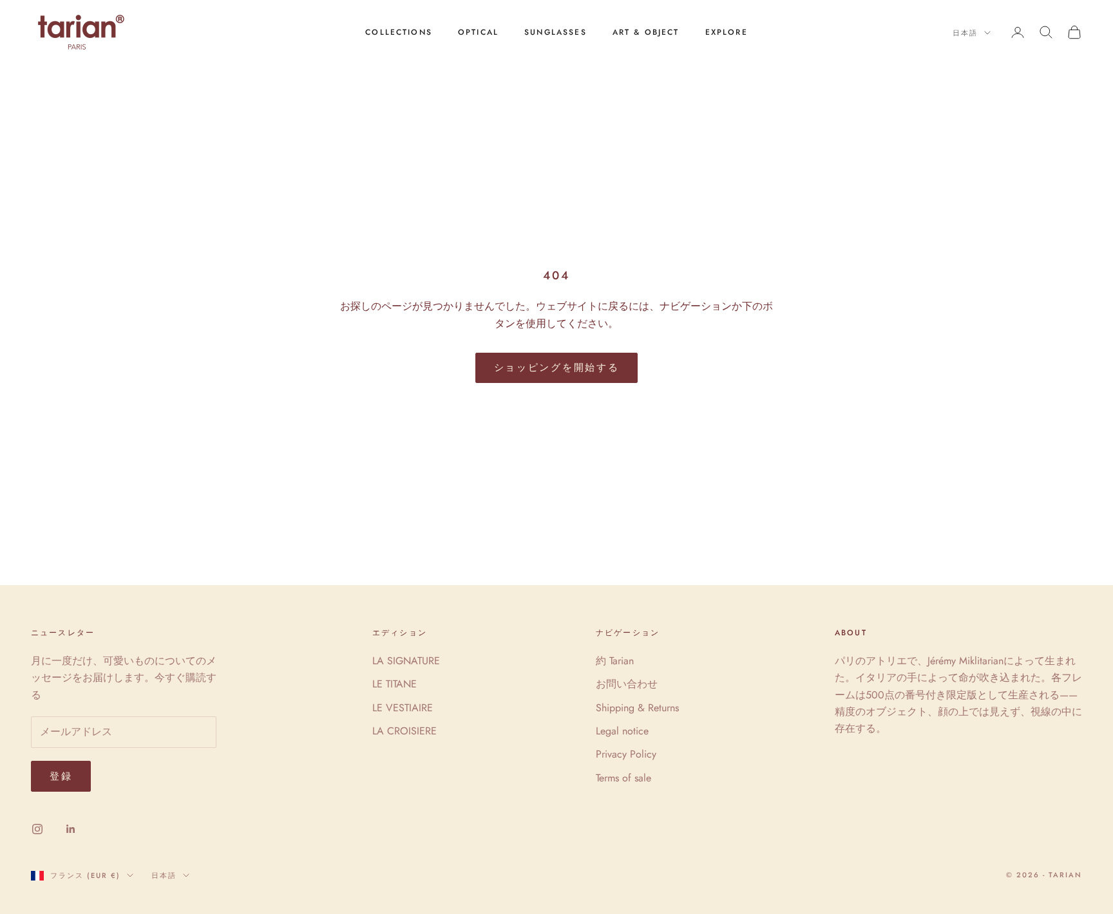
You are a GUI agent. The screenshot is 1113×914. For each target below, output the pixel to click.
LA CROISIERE (404, 730)
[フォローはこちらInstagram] (37, 829)
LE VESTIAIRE (402, 707)
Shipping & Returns (637, 707)
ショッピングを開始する (557, 367)
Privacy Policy (626, 754)
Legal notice (622, 730)
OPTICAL (478, 32)
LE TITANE (394, 683)
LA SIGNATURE (406, 660)
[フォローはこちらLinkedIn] (70, 829)
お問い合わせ (627, 683)
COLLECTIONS (398, 32)
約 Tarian (615, 660)
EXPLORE (726, 32)
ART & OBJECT (646, 32)
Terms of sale (623, 777)
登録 (61, 776)
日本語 (965, 33)
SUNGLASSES (555, 32)
